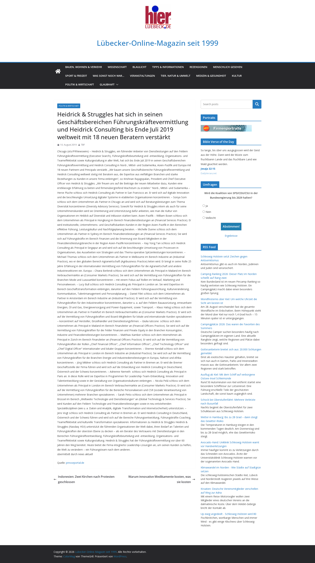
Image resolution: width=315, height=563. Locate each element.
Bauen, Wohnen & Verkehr (83, 67)
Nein (208, 212)
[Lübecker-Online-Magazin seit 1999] (58, 71)
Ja (207, 206)
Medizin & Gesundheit (211, 75)
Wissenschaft (117, 67)
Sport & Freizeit (76, 75)
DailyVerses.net (209, 173)
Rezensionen (198, 67)
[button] (116, 84)
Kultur (237, 75)
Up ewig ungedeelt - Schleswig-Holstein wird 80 (228, 514)
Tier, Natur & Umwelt (175, 75)
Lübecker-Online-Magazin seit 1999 (157, 43)
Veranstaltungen (142, 75)
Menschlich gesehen (227, 67)
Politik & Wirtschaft (79, 84)
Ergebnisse (231, 235)
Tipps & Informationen (168, 67)
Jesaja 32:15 (208, 168)
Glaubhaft (107, 84)
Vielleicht (211, 218)
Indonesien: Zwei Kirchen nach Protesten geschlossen (86, 479)
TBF (83, 144)
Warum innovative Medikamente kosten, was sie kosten (159, 479)
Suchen (257, 104)
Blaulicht (139, 67)
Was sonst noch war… (108, 75)
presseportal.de (75, 462)
